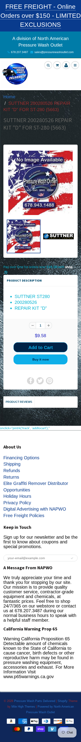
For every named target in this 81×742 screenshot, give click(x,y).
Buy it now (40, 359)
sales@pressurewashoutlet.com (54, 52)
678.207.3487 (19, 52)
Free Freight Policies (23, 515)
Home (9, 96)
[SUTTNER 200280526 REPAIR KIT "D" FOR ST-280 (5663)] (40, 183)
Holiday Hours (17, 496)
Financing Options (21, 457)
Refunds (11, 470)
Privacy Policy (17, 502)
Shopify (63, 701)
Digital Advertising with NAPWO (34, 509)
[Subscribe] (72, 558)
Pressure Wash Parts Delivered (34, 701)
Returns (11, 477)
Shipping (11, 464)
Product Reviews (19, 402)
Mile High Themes (23, 706)
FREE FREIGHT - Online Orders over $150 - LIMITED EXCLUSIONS (40, 15)
